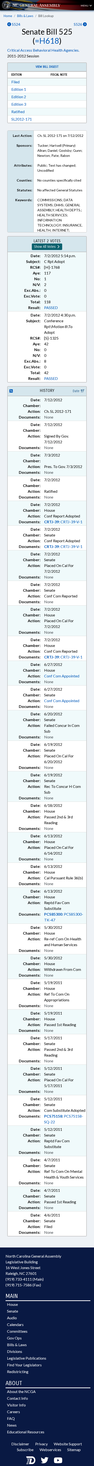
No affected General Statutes (59, 190)
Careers (13, 1411)
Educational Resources (25, 1432)
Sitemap (74, 1449)
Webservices (50, 1449)
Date (77, 391)
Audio (12, 1317)
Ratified (18, 111)
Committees (17, 1331)
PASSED (51, 307)
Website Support (68, 1444)
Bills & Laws (25, 16)
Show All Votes (45, 247)
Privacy (41, 1444)
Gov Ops (14, 1338)
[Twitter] (44, 1460)
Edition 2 (18, 96)
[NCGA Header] (36, 5)
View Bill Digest (47, 67)
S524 (15, 24)
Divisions (14, 1351)
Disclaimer (20, 1444)
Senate (12, 1311)
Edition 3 (18, 104)
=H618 (47, 40)
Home (8, 16)
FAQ (11, 1418)
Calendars (15, 1324)
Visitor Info (16, 1405)
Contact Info (17, 1398)
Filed (15, 81)
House (12, 1304)
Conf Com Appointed (61, 676)
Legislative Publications (26, 1358)
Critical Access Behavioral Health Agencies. (43, 50)
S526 (78, 24)
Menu (85, 5)
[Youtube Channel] (58, 1460)
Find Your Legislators (24, 1365)
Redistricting (17, 1371)
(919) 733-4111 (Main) (25, 1279)
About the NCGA (21, 1391)
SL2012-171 (21, 119)
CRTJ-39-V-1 (63, 521)
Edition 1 (18, 89)
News (12, 1425)
